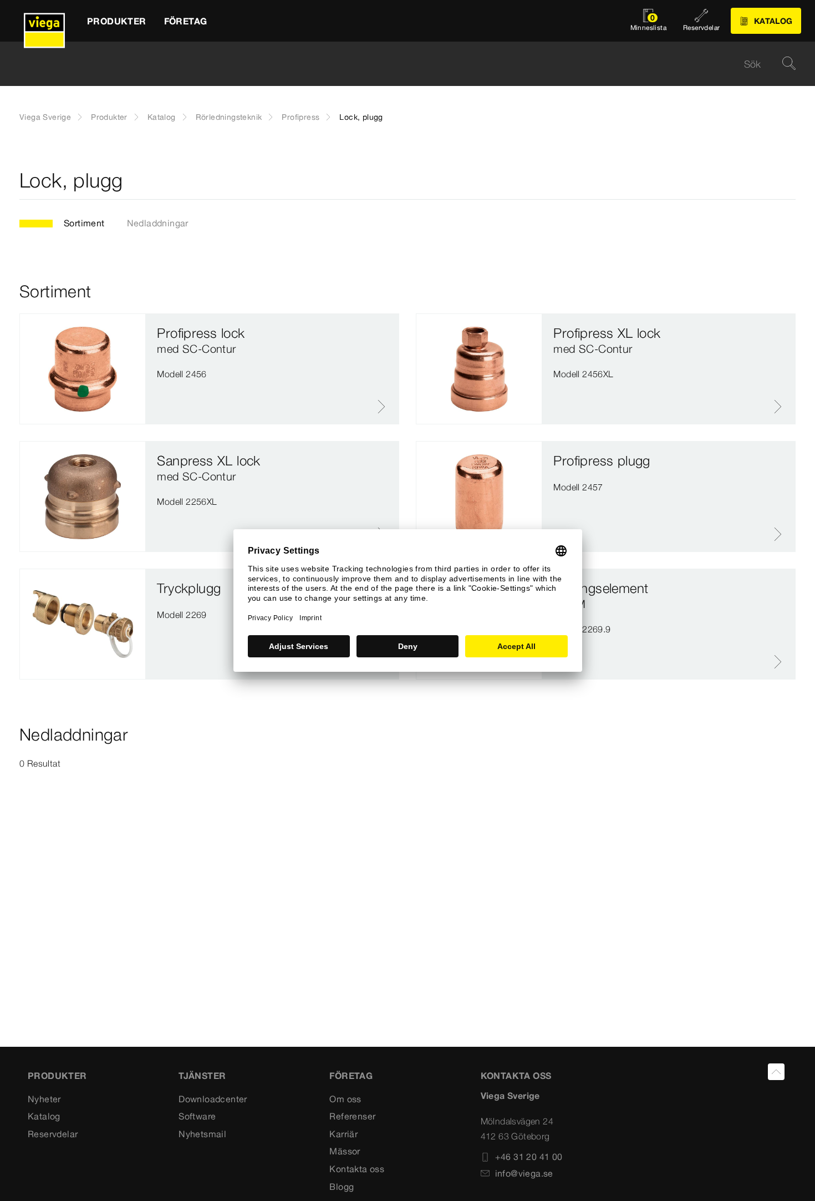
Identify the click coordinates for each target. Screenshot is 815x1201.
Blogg (341, 1186)
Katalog (161, 117)
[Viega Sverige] (44, 21)
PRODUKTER (57, 1075)
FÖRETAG (351, 1075)
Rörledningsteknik (229, 117)
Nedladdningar (158, 223)
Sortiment (84, 223)
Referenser (352, 1116)
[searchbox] (398, 64)
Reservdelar (53, 1133)
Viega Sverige (45, 117)
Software (197, 1116)
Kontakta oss (356, 1168)
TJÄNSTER (202, 1075)
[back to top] (776, 1071)
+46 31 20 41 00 (529, 1156)
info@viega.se (524, 1173)
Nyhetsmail (202, 1133)
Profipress (300, 117)
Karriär (343, 1133)
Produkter (109, 117)
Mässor (344, 1151)
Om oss (345, 1098)
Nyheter (44, 1098)
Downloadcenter (213, 1098)
